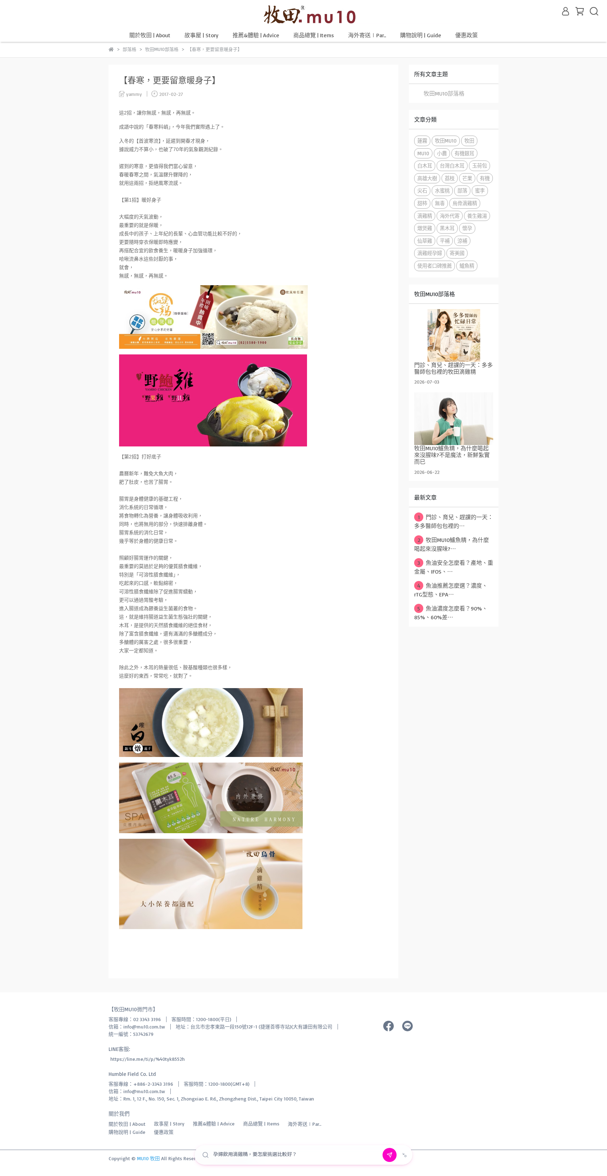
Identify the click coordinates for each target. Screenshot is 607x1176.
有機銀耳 (464, 153)
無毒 (440, 203)
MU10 (423, 153)
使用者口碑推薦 (434, 265)
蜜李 (480, 190)
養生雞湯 (477, 216)
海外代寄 (449, 216)
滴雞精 (424, 216)
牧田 (469, 140)
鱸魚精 (466, 265)
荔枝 (450, 178)
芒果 (467, 178)
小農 (442, 153)
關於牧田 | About (149, 35)
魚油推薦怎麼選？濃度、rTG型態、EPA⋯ (451, 590)
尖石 (422, 190)
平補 (445, 240)
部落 (462, 190)
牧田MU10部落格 (444, 93)
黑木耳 (447, 228)
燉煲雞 (424, 228)
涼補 (462, 240)
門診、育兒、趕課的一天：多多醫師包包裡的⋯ (453, 521)
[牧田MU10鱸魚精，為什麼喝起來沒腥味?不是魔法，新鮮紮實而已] (453, 418)
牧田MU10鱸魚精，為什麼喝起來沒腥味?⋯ (451, 544)
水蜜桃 (442, 190)
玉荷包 (479, 165)
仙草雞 (424, 240)
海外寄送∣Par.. (367, 35)
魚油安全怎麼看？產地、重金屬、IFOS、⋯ (453, 567)
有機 (485, 178)
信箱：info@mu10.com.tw (137, 1027)
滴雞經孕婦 (429, 253)
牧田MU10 (446, 140)
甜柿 (422, 203)
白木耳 (424, 165)
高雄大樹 (427, 178)
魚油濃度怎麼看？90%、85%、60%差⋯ (451, 613)
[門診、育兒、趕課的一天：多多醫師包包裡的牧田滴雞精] (453, 335)
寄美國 (457, 253)
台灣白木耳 (452, 165)
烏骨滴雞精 (464, 203)
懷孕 (467, 228)
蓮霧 (422, 140)
